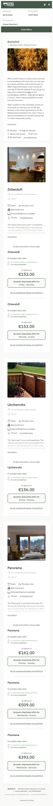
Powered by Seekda (27, 800)
